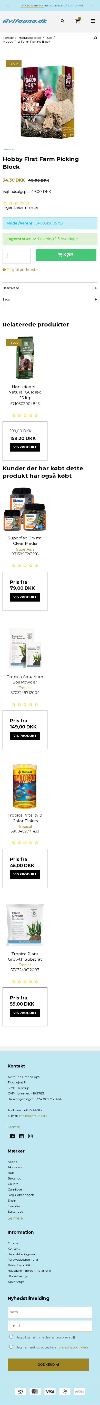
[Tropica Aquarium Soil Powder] (25, 647)
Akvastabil (15, 1167)
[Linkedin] (23, 1136)
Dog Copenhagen (21, 1195)
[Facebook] (14, 1136)
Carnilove (15, 1189)
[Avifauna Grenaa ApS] (25, 21)
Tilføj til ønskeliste (22, 269)
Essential (14, 1206)
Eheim (12, 1200)
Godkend (46, 1364)
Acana (12, 1162)
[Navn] (50, 1312)
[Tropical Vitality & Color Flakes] (25, 786)
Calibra (13, 1184)
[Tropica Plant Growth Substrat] (25, 925)
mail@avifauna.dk (33, 1116)
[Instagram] (32, 1136)
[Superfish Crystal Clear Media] (25, 509)
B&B (11, 1173)
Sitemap (14, 1127)
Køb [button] (68, 254)
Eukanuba (15, 1211)
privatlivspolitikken (73, 1347)
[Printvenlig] (95, 38)
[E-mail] (50, 1325)
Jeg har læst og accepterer (52, 1347)
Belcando (14, 1178)
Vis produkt (25, 447)
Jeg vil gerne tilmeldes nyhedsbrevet (48, 1337)
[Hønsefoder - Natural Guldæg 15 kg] (25, 357)
